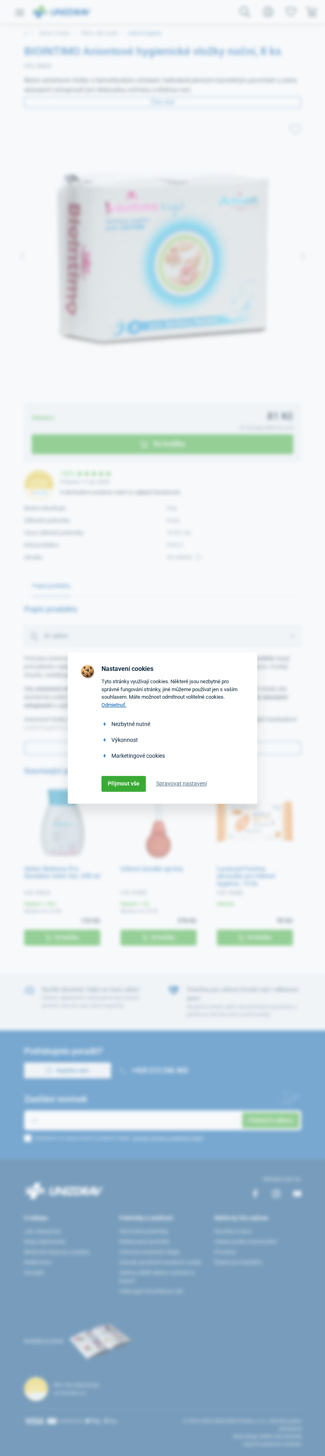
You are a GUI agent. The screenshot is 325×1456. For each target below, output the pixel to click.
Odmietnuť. (113, 705)
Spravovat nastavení (181, 783)
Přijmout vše (124, 783)
